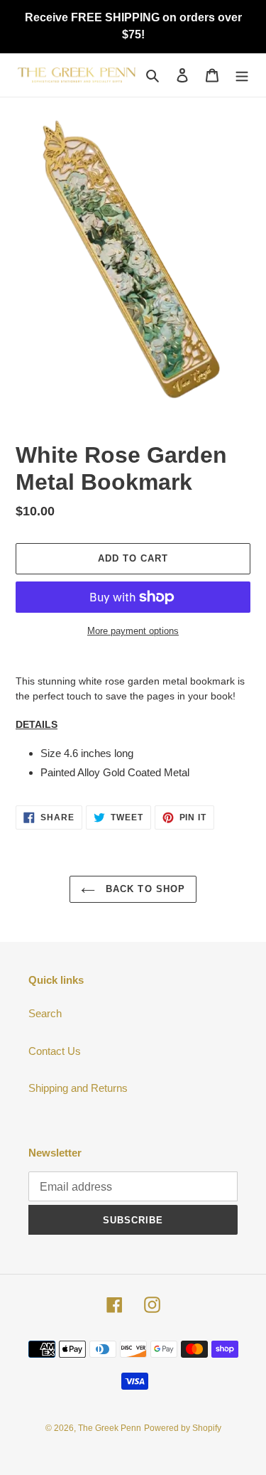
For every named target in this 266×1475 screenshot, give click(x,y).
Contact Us (54, 1051)
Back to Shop (143, 889)
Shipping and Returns (78, 1088)
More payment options (133, 631)
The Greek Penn (109, 1428)
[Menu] (242, 75)
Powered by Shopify (182, 1428)
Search (45, 1013)
